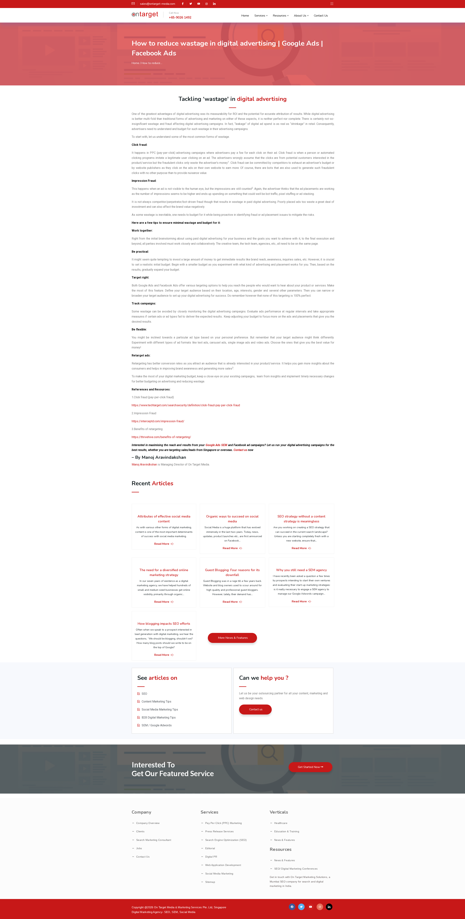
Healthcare (280, 823)
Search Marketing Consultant (153, 839)
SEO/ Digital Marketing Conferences (296, 868)
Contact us (240, 450)
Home (245, 16)
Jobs (139, 848)
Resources (279, 16)
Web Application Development (223, 865)
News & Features (284, 839)
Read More (161, 544)
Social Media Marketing (219, 873)
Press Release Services (219, 831)
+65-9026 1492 (180, 17)
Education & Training (286, 831)
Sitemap (210, 881)
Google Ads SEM (216, 445)
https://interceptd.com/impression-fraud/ (158, 421)
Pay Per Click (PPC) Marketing (223, 823)
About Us (300, 16)
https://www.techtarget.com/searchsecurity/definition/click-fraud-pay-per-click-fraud (186, 405)
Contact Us (321, 16)
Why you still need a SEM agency (301, 570)
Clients (140, 831)
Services (259, 16)
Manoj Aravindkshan (144, 464)
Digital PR (211, 856)
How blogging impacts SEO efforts (164, 623)
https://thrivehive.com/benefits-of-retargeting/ (161, 437)
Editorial (210, 848)
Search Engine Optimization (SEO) (226, 839)
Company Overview (148, 823)
